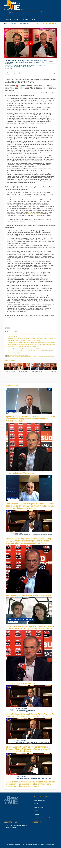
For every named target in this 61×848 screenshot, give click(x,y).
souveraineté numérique (45, 356)
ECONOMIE (36, 16)
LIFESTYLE (16, 19)
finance (13, 356)
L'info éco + (39, 356)
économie (30, 356)
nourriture (30, 214)
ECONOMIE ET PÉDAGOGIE (18, 23)
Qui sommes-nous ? (39, 800)
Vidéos (8, 16)
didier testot (9, 356)
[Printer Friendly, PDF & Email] (7, 328)
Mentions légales (39, 807)
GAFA (35, 356)
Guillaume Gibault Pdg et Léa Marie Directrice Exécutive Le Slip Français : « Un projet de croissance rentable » (30, 627)
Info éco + (11, 318)
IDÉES (8, 19)
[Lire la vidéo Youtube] (30, 43)
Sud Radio (52, 356)
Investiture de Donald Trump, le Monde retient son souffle (43, 371)
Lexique (36, 803)
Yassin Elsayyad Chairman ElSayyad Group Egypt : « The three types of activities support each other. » (30, 715)
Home (5, 23)
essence (38, 214)
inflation (16, 356)
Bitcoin (19, 356)
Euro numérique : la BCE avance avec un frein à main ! (29, 595)
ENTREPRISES (47, 16)
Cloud (22, 356)
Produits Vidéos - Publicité (42, 818)
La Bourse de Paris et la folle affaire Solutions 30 (28, 371)
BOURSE (27, 16)
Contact (36, 814)
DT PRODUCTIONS (28, 19)
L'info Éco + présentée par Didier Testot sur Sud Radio (18, 355)
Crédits (36, 810)
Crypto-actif (25, 356)
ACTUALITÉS (18, 16)
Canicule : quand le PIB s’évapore (20, 683)
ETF (32, 356)
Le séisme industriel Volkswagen (20, 473)
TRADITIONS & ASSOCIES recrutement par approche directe (17, 826)
